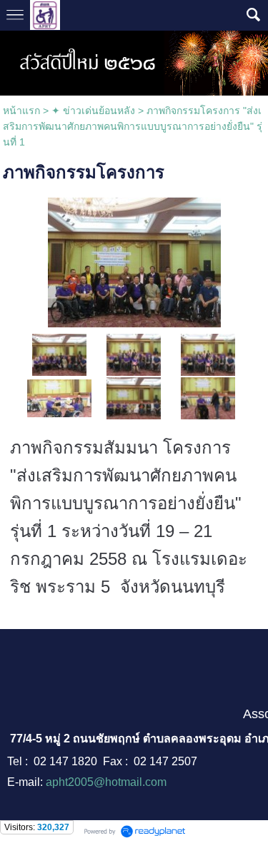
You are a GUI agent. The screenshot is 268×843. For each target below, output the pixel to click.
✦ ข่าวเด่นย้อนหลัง (93, 110)
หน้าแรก (21, 110)
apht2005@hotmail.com (106, 782)
